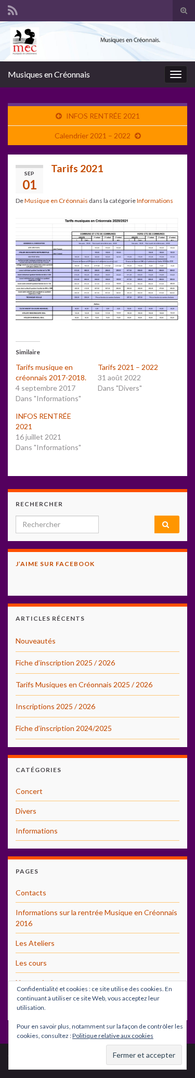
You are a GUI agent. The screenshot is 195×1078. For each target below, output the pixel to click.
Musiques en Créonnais (49, 74)
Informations (155, 200)
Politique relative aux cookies (112, 1036)
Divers (26, 810)
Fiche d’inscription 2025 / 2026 (65, 662)
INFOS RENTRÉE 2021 (103, 115)
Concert (29, 791)
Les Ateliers (35, 943)
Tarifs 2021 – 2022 (128, 367)
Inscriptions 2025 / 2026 (55, 706)
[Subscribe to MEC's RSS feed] (13, 8)
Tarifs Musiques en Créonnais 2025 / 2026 (84, 684)
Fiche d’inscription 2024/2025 (64, 728)
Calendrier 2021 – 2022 (93, 135)
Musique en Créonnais (56, 200)
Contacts (31, 892)
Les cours (31, 962)
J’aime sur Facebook (55, 564)
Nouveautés (36, 640)
